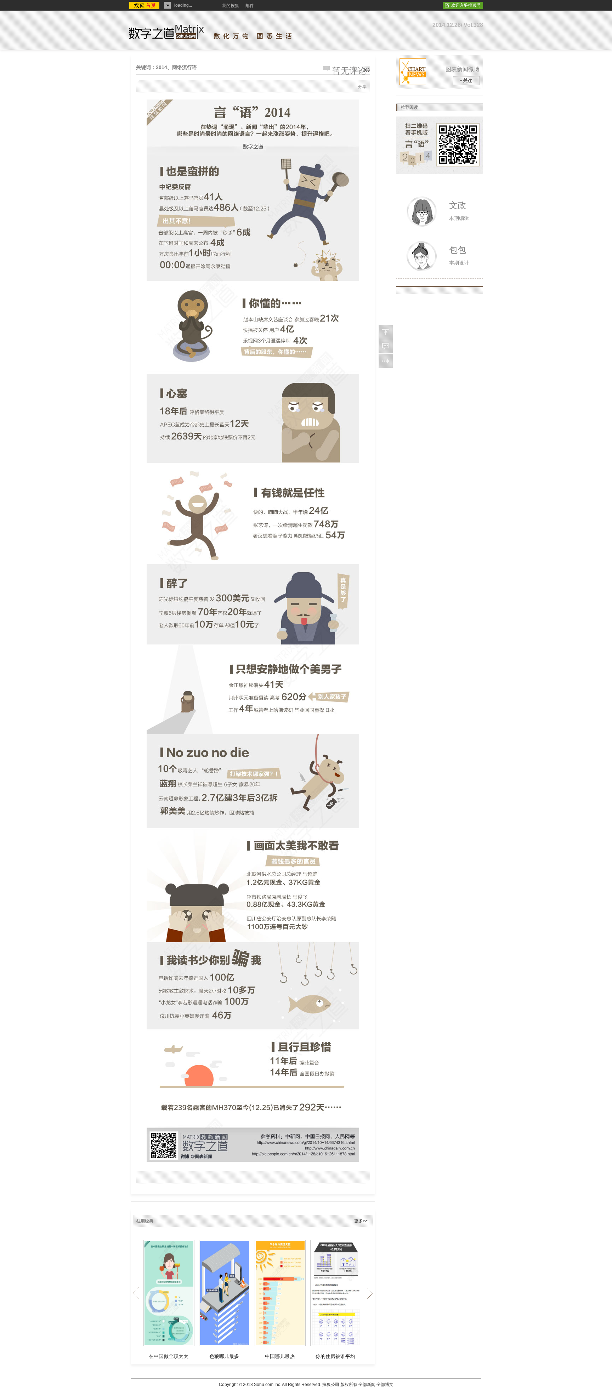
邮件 (249, 5)
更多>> (361, 1220)
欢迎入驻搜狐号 (466, 5)
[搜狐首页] (145, 6)
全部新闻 (366, 1384)
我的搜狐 (230, 5)
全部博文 (384, 1384)
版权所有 (348, 1384)
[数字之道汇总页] (386, 361)
